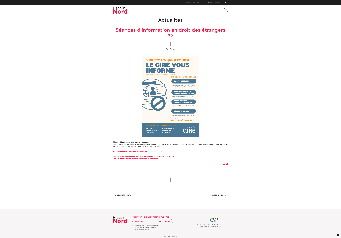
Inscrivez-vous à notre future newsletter (150, 217)
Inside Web (174, 236)
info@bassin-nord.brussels (213, 2)
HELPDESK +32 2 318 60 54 (192, 2)
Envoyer (167, 221)
